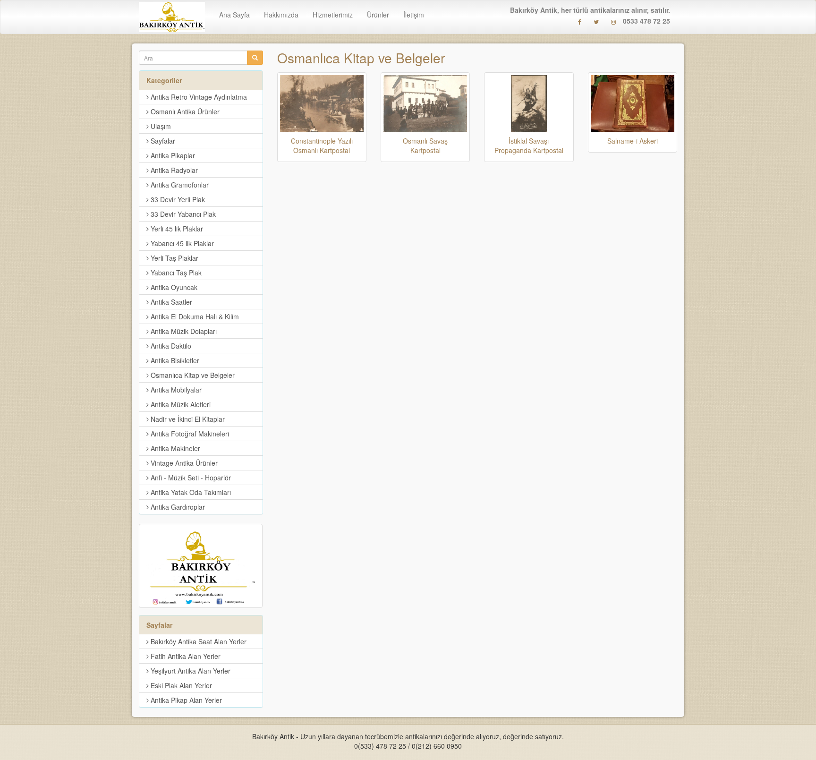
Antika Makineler (174, 448)
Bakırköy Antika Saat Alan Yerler (197, 641)
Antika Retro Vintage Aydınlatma (198, 97)
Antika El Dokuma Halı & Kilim (194, 316)
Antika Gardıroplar (177, 507)
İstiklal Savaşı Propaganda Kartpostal (528, 145)
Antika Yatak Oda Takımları (190, 492)
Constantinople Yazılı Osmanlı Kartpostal (322, 145)
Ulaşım (160, 126)
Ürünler (378, 14)
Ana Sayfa (234, 14)
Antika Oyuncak (173, 287)
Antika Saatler (170, 302)
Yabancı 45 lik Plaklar (181, 243)
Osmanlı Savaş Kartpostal (425, 145)
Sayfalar (162, 140)
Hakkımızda (281, 14)
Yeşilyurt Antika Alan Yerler (189, 670)
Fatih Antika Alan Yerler (185, 656)
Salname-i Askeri (632, 140)
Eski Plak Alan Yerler (180, 685)
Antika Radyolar (173, 170)
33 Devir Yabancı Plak (182, 214)
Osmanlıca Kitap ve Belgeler (361, 57)
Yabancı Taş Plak (175, 272)
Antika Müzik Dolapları (183, 331)
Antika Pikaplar (172, 155)
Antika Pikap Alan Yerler (185, 700)
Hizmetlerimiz (333, 14)
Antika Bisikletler (174, 360)
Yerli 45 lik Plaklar (176, 228)
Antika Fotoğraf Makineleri (189, 433)
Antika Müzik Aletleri (180, 404)
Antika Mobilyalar (175, 389)
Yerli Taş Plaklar (173, 258)
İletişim (413, 14)
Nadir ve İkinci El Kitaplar (187, 419)
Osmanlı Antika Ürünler (184, 111)
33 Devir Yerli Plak (177, 199)
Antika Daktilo (170, 345)
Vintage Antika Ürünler (183, 463)
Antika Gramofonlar (179, 184)
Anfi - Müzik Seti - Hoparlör (190, 477)
